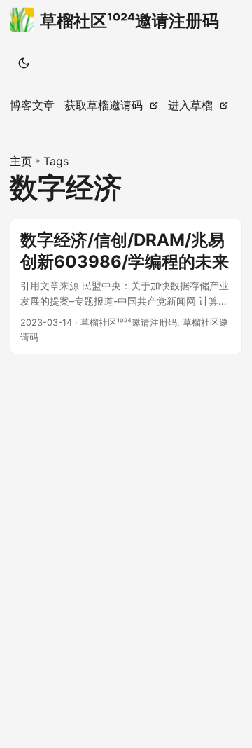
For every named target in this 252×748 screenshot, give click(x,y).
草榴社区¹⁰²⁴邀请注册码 (129, 21)
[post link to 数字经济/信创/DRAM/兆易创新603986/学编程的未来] (125, 286)
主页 (21, 161)
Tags (56, 161)
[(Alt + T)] (23, 63)
